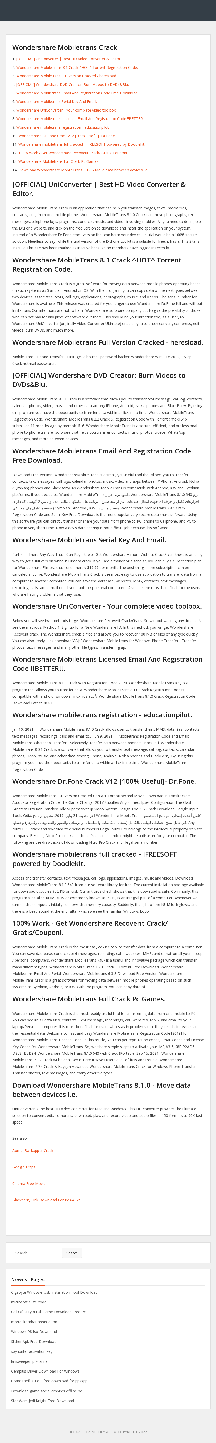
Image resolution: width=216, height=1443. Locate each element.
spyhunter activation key (31, 1351)
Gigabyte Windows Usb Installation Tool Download (54, 1292)
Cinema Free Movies (29, 1183)
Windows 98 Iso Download (34, 1331)
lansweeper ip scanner (30, 1361)
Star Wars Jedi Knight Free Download (42, 1400)
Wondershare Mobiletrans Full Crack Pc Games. (58, 161)
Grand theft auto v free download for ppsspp (49, 1380)
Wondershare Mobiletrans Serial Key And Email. (56, 101)
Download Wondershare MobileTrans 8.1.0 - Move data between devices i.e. (83, 170)
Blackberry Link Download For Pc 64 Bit (46, 1199)
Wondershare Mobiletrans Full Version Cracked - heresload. (66, 75)
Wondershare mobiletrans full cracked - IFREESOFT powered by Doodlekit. (81, 144)
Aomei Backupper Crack (32, 1150)
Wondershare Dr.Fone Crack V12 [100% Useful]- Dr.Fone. (67, 135)
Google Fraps (23, 1166)
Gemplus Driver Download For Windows (45, 1371)
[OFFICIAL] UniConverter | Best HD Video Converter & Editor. (68, 58)
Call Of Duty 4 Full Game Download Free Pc (48, 1311)
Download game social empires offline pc (46, 1390)
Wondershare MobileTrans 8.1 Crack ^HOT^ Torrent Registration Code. (77, 67)
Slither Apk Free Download (33, 1341)
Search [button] (72, 1252)
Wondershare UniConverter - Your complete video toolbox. (66, 110)
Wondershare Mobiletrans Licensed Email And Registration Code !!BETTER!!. (80, 118)
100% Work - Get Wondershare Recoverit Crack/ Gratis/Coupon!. (73, 152)
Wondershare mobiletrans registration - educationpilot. (63, 127)
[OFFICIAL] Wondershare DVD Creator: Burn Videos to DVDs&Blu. (72, 84)
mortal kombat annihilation (34, 1321)
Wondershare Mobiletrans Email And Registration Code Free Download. (77, 92)
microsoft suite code (28, 1302)
